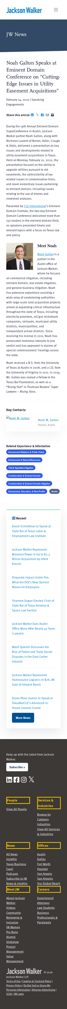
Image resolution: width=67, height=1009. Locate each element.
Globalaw (12, 942)
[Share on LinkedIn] (33, 115)
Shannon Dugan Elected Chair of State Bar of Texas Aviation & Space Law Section (33, 605)
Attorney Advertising (43, 989)
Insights (11, 859)
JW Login (19, 994)
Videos (10, 907)
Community (13, 912)
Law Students (46, 907)
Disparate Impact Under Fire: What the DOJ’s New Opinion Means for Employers (30, 582)
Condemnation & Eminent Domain (24, 475)
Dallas (41, 859)
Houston (42, 869)
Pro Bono (12, 932)
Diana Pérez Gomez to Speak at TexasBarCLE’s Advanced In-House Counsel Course (32, 703)
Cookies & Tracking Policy (36, 981)
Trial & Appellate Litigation (20, 467)
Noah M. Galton (48, 420)
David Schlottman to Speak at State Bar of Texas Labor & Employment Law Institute (31, 531)
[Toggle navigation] (56, 9)
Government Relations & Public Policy (26, 452)
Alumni (11, 937)
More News (23, 717)
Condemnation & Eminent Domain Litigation (29, 483)
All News (12, 854)
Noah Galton (45, 254)
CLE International (35, 206)
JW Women (13, 927)
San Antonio (45, 878)
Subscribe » (17, 767)
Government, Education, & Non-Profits (26, 491)
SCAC (9, 994)
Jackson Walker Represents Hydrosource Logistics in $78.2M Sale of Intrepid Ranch (33, 680)
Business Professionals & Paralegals (47, 917)
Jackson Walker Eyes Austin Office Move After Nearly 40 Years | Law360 (33, 628)
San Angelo (44, 873)
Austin (54, 491)
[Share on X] (38, 115)
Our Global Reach (48, 883)
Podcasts (12, 873)
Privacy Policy (14, 985)
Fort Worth (44, 864)
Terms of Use (13, 981)
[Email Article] (48, 115)
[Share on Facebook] (43, 115)
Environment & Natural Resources (24, 459)
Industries (43, 824)
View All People (16, 809)
